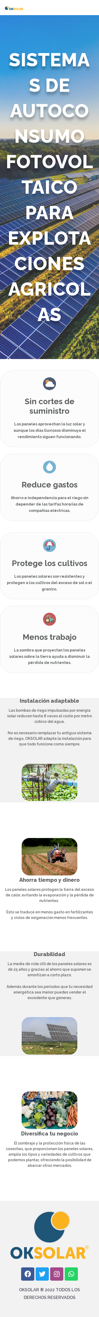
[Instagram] (56, 1274)
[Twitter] (42, 1274)
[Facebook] (27, 1274)
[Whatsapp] (71, 1274)
